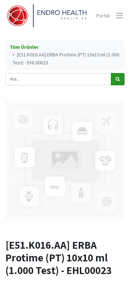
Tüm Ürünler (24, 47)
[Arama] (118, 79)
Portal (102, 15)
